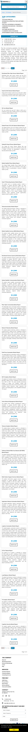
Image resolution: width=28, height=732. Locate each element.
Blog (3, 666)
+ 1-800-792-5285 (8, 39)
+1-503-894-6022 (7, 42)
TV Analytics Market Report (8, 599)
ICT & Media (8, 12)
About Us (4, 659)
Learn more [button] (9, 726)
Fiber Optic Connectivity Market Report (11, 304)
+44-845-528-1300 (8, 41)
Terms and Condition (6, 686)
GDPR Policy (4, 680)
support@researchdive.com (9, 44)
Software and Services (8, 29)
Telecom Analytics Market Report (9, 426)
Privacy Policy (5, 681)
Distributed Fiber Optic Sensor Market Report (12, 73)
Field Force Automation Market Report (11, 352)
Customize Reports (6, 673)
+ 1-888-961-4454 (7, 699)
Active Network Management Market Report (12, 401)
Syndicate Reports (6, 671)
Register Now (14, 719)
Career (3, 664)
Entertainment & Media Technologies (12, 32)
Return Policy (5, 683)
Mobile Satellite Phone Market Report (11, 163)
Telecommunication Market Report (10, 206)
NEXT (13, 68)
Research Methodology (7, 663)
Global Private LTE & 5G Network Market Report (13, 125)
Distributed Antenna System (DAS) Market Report (13, 255)
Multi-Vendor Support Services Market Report (13, 477)
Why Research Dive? (6, 661)
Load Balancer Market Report (9, 575)
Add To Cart (13, 85)
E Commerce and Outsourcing (10, 31)
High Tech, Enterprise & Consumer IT (11, 24)
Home (3, 12)
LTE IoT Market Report (7, 550)
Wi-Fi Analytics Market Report (9, 377)
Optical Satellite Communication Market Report (13, 280)
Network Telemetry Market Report (10, 327)
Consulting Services (6, 674)
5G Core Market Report (7, 108)
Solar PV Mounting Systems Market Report (12, 182)
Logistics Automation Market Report (10, 526)
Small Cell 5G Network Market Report (11, 90)
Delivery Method (5, 685)
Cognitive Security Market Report (10, 624)
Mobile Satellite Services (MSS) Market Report (13, 231)
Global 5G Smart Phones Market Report (11, 144)
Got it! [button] (14, 729)
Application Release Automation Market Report (13, 501)
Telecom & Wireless (7, 19)
